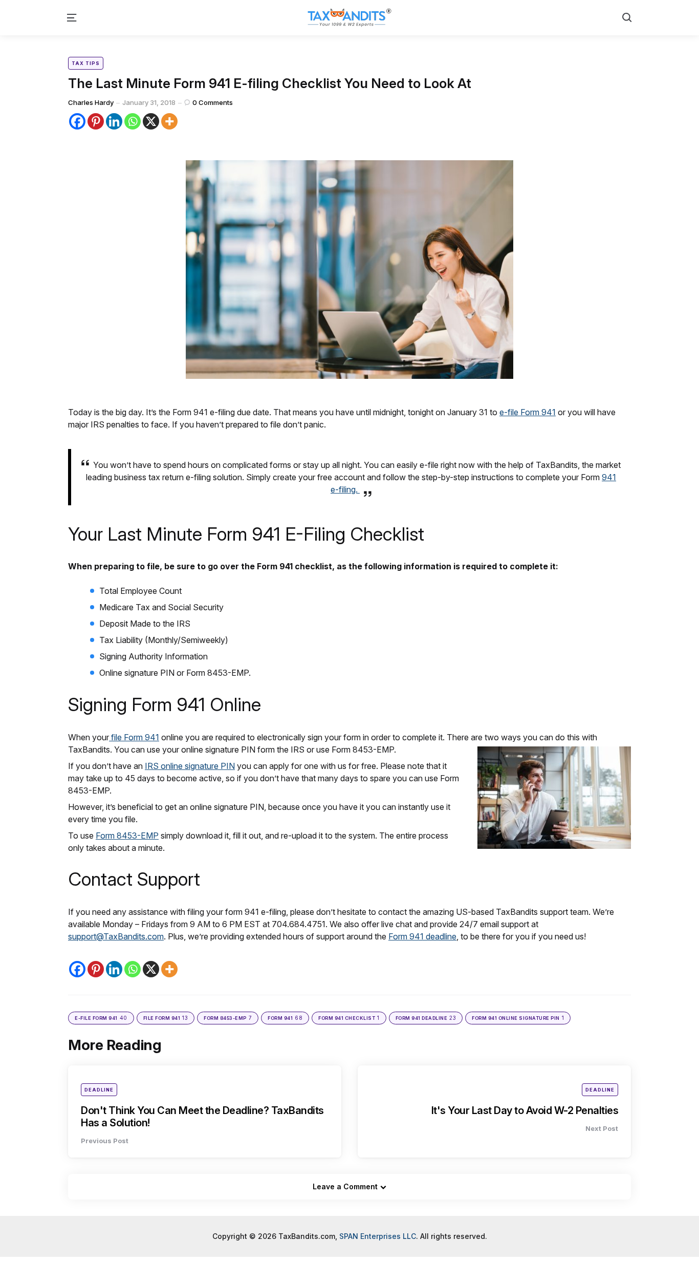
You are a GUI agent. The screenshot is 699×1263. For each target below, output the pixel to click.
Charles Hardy (91, 102)
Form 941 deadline (422, 936)
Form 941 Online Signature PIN (518, 1018)
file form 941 (165, 1018)
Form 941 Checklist (349, 1018)
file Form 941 (134, 737)
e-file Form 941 (527, 412)
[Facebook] (77, 121)
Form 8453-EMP (127, 835)
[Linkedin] (114, 121)
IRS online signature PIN (190, 766)
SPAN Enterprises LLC (377, 1236)
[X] (151, 121)
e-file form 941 (101, 1018)
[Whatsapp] (132, 121)
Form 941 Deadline (426, 1018)
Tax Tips (86, 63)
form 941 (285, 1018)
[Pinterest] (96, 121)
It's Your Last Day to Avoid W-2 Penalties (525, 1110)
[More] (169, 121)
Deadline (99, 1090)
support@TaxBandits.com (116, 936)
